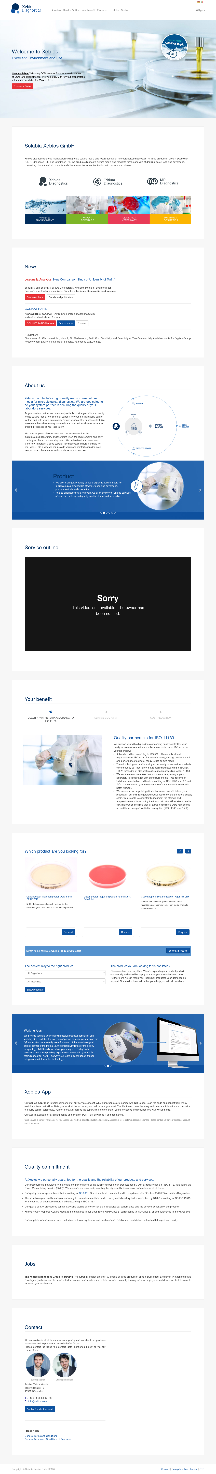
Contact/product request (40, 1409)
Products (101, 10)
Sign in (202, 10)
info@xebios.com (37, 1401)
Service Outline (71, 10)
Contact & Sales (22, 86)
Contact (125, 10)
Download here (35, 297)
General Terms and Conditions (41, 1435)
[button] (17, 490)
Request (68, 932)
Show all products (178, 950)
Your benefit (88, 10)
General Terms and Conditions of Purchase (48, 1439)
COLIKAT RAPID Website (40, 323)
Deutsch (198, 2)
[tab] (51, 716)
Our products (66, 323)
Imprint (193, 1469)
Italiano (202, 2)
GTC (201, 1469)
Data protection (180, 1469)
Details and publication (61, 297)
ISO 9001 (83, 1193)
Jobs (116, 10)
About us (56, 10)
